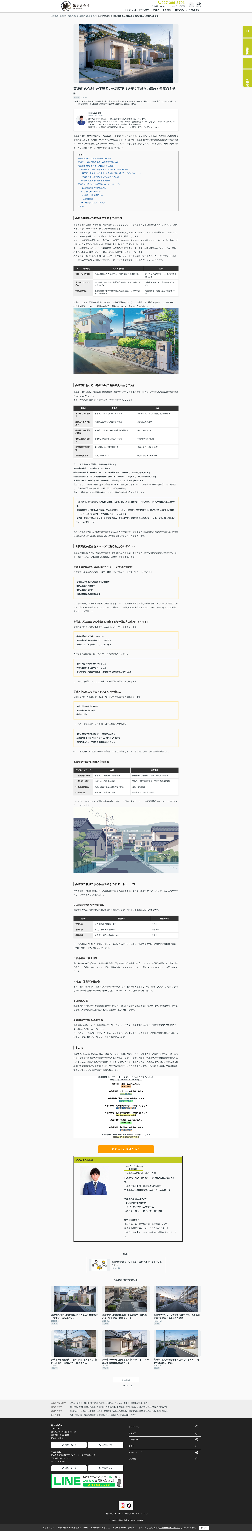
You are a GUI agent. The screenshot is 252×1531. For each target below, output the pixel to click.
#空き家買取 (83, 104)
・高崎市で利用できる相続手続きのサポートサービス (98, 184)
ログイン (191, 6)
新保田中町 (141, 1407)
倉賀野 (101, 1415)
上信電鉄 (92, 1411)
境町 (127, 1415)
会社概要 (167, 10)
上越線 (100, 1411)
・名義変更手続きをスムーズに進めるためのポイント (98, 166)
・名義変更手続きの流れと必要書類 (95, 180)
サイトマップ (143, 1514)
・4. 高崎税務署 (87, 199)
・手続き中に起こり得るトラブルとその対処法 (99, 177)
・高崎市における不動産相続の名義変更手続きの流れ (98, 162)
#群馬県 (111, 104)
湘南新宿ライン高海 (78, 1411)
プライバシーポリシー (125, 1514)
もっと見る (126, 1380)
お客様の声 (133, 1440)
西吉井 (133, 1415)
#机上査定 (108, 101)
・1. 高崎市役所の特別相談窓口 (93, 188)
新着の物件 (126, 1086)
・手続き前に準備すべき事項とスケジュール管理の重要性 (104, 169)
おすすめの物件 (126, 1094)
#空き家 (125, 101)
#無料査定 (117, 101)
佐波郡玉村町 (136, 1403)
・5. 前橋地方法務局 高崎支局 (92, 203)
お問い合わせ (181, 10)
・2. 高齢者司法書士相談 (90, 192)
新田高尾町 (111, 1407)
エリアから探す (141, 10)
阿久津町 (164, 1407)
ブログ (156, 10)
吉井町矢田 (130, 1407)
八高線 (116, 1411)
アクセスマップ (135, 1452)
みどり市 (118, 1403)
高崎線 (123, 1411)
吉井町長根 (83, 1407)
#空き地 (132, 101)
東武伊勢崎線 (162, 1411)
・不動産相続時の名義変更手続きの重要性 (93, 158)
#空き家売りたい (159, 101)
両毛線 (152, 1411)
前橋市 (79, 1403)
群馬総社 (93, 1415)
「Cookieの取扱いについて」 (169, 1528)
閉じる (204, 1528)
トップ (127, 10)
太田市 (87, 1403)
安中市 (126, 1403)
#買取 (138, 101)
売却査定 (195, 10)
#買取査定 (103, 104)
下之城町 (121, 1407)
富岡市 (103, 1403)
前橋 (86, 1415)
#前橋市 (125, 104)
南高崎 (114, 1415)
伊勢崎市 (95, 1403)
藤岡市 (110, 1403)
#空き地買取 (93, 104)
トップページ (134, 1427)
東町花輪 (73, 1407)
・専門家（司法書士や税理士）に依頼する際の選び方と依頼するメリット (110, 173)
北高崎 (121, 1415)
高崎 (71, 1415)
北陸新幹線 (132, 1411)
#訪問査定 (99, 101)
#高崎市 (118, 104)
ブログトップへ (126, 1385)
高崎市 (76, 97)
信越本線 (108, 1411)
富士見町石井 (153, 1407)
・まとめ (80, 206)
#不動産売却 (89, 101)
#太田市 (132, 104)
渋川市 (146, 1403)
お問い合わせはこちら (126, 1149)
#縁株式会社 (79, 101)
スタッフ (132, 1433)
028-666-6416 (107, 1468)
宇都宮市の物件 (126, 1130)
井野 (107, 1415)
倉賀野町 (101, 1407)
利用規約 (109, 1514)
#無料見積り (146, 101)
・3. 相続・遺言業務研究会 (91, 195)
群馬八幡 (78, 1415)
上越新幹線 (143, 1411)
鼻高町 (93, 1407)
